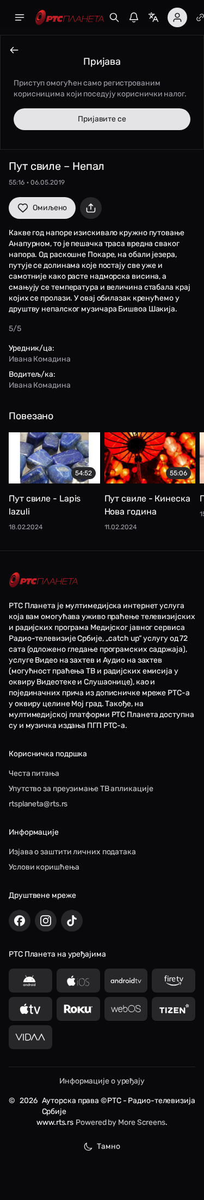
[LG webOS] (126, 1009)
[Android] (30, 981)
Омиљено (50, 207)
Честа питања (34, 773)
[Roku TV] (78, 1009)
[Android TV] (126, 981)
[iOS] (78, 981)
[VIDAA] (30, 1037)
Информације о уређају (102, 1081)
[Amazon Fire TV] (173, 981)
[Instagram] (46, 921)
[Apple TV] (30, 1009)
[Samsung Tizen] (173, 1009)
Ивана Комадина (40, 359)
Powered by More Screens (120, 1122)
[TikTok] (72, 921)
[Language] (153, 17)
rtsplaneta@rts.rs (38, 804)
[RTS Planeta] (69, 17)
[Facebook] (19, 921)
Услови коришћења (44, 867)
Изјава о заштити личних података (72, 851)
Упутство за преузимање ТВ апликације (81, 788)
